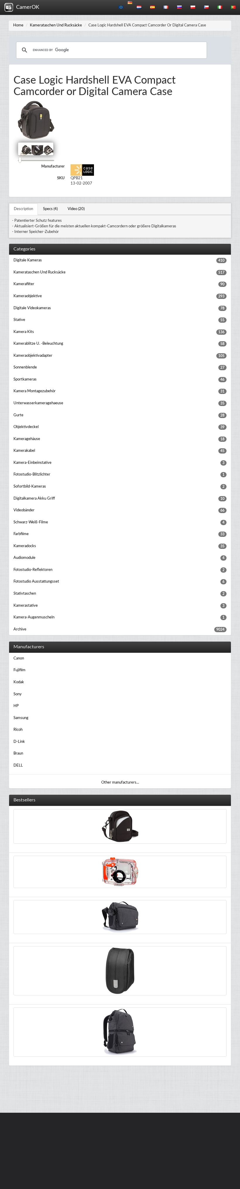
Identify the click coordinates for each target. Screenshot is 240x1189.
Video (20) (76, 209)
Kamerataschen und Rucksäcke (56, 25)
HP (16, 706)
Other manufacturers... (120, 782)
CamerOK (26, 7)
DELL (18, 765)
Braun (18, 753)
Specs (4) (50, 209)
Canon (18, 658)
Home (18, 25)
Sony (17, 694)
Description (23, 209)
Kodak (18, 682)
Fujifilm (19, 670)
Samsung (20, 718)
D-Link (19, 742)
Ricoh (18, 730)
